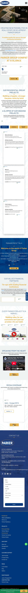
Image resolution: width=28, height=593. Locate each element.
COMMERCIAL (14, 126)
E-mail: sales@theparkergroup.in (8, 468)
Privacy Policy (5, 557)
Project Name (8, 493)
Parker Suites (5, 537)
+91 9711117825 (21, 461)
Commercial (5, 533)
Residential (4, 515)
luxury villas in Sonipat (10, 50)
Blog (3, 568)
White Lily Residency (6, 517)
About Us (4, 544)
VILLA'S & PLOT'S (23, 127)
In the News (4, 566)
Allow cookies (23, 591)
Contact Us (4, 559)
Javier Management (6, 578)
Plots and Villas (5, 529)
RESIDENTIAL (4, 126)
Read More (13, 78)
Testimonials (5, 555)
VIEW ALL (14, 424)
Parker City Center (6, 535)
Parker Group (5, 582)
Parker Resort (5, 531)
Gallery (3, 570)
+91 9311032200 (5, 462)
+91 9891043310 (12, 461)
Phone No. (7, 488)
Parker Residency (6, 521)
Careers (4, 548)
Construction (6, 580)
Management (5, 546)
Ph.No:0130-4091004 (7, 465)
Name (6, 479)
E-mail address (8, 484)
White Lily (4, 519)
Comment (7, 497)
